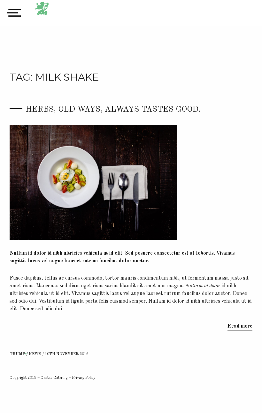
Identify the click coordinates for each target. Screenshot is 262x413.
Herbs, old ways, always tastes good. (113, 110)
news (35, 354)
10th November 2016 (67, 354)
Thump (17, 354)
